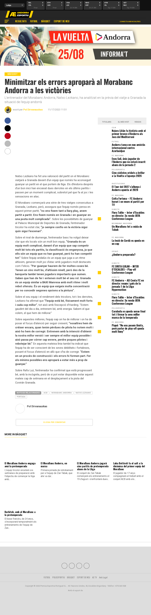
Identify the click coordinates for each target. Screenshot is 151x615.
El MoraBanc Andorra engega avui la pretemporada (20, 464)
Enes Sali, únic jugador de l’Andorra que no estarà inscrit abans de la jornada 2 (129, 162)
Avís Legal (103, 577)
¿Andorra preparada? (123, 254)
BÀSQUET (45, 21)
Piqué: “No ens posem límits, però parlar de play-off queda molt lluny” (128, 328)
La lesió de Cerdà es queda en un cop (128, 241)
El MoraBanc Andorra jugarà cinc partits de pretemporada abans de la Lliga (92, 466)
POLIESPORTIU (58, 577)
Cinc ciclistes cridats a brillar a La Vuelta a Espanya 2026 (128, 174)
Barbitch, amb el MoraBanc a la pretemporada (20, 513)
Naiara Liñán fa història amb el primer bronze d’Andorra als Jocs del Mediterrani (129, 134)
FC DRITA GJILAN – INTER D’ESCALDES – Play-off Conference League (125, 269)
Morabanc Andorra (61, 393)
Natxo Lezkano (83, 393)
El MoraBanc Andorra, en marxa (54, 464)
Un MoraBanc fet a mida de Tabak (127, 227)
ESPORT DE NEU (61, 21)
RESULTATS (21, 21)
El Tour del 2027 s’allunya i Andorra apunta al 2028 (126, 188)
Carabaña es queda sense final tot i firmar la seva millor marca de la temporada (128, 314)
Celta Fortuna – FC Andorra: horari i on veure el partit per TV (128, 201)
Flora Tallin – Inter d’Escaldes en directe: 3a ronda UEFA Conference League (128, 215)
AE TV (94, 577)
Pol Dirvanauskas (33, 109)
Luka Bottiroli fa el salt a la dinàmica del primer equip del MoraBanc (129, 466)
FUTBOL (34, 21)
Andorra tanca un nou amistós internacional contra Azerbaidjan (128, 148)
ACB (45, 393)
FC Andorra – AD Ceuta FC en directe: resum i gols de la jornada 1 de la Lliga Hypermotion (128, 285)
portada (21, 397)
